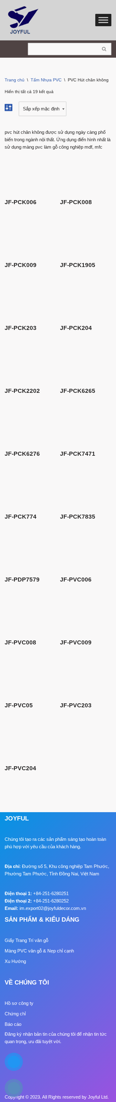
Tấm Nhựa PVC (46, 79)
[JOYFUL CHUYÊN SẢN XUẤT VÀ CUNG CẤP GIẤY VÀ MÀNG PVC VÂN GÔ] (23, 20)
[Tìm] (104, 49)
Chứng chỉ (15, 1013)
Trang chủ (14, 79)
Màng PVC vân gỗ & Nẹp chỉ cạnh (39, 950)
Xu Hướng (15, 961)
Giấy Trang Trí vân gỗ (26, 940)
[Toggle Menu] (103, 20)
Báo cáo (13, 1024)
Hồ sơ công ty (19, 1003)
